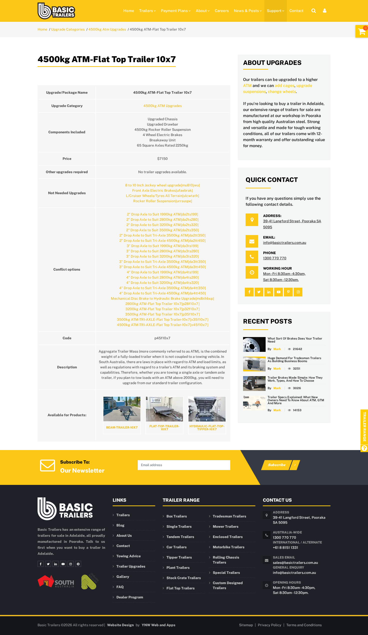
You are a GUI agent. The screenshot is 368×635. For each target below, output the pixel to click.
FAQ (120, 587)
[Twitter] (48, 564)
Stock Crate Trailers (183, 578)
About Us (124, 536)
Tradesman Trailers (229, 516)
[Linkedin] (56, 564)
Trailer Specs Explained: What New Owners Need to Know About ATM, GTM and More (296, 400)
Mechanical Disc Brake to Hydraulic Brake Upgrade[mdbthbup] (162, 298)
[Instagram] (71, 564)
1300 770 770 (274, 258)
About (201, 11)
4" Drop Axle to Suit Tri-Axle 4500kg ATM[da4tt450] (162, 293)
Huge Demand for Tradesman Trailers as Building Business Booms (294, 359)
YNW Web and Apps (158, 625)
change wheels (282, 91)
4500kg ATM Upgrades (162, 106)
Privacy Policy (269, 625)
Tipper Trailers (179, 557)
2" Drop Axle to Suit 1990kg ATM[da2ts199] (162, 214)
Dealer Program (129, 597)
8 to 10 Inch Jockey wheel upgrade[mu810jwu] (162, 185)
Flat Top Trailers (180, 588)
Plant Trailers (178, 568)
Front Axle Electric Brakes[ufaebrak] (162, 190)
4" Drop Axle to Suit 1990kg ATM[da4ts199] (162, 272)
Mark (277, 349)
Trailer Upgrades (130, 566)
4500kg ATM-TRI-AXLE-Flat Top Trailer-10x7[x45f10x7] (162, 325)
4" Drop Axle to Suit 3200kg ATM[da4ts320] (162, 283)
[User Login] (324, 10)
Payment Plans (174, 11)
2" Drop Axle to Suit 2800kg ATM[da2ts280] (162, 220)
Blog (120, 525)
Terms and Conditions (304, 625)
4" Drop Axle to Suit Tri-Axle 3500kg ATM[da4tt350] (162, 288)
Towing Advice (128, 556)
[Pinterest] (78, 564)
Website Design (120, 625)
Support (274, 11)
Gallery (122, 577)
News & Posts (246, 11)
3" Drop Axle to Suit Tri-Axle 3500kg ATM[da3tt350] (162, 262)
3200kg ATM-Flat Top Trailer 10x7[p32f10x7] (162, 309)
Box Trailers (176, 516)
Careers (222, 11)
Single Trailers (179, 526)
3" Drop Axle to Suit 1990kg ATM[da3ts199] (162, 246)
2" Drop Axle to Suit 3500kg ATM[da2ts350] (162, 230)
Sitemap (246, 625)
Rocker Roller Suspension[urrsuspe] (162, 201)
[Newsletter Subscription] (47, 464)
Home (128, 11)
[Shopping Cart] (361, 31)
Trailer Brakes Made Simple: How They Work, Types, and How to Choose (295, 379)
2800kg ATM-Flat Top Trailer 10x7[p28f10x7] (162, 304)
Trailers (146, 11)
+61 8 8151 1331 (285, 548)
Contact (296, 11)
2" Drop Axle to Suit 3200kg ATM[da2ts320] (162, 225)
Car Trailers (176, 547)
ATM (247, 85)
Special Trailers (226, 573)
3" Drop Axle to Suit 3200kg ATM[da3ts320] (162, 256)
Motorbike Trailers (229, 547)
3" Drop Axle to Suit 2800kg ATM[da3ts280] (162, 251)
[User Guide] (364, 448)
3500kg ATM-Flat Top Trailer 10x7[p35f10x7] (162, 314)
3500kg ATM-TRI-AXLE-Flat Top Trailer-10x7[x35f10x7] (162, 320)
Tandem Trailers (180, 537)
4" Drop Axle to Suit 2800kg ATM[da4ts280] (162, 277)
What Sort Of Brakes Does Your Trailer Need (295, 340)
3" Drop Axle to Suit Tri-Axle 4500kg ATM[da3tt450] (162, 267)
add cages (284, 85)
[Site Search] (313, 10)
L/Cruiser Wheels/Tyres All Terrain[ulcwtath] (162, 196)
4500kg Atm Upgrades (107, 29)
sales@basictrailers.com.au (295, 563)
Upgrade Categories (68, 29)
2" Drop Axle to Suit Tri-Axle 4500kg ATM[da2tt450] (162, 241)
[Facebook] (41, 564)
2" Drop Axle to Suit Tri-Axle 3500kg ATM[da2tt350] (162, 235)
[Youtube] (63, 564)
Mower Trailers (226, 526)
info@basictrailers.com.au (284, 243)
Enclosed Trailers (228, 537)
